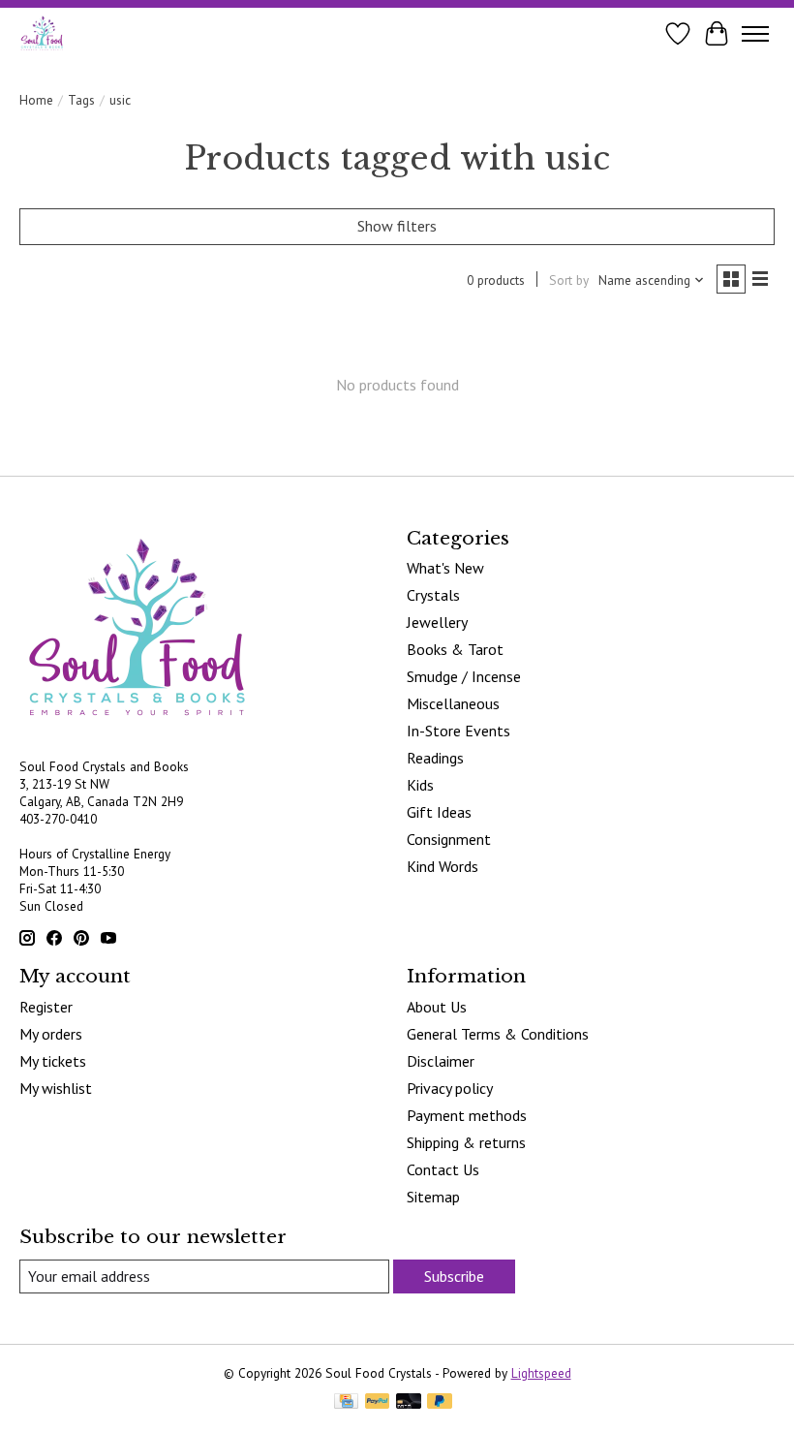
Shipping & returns (466, 1142)
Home (36, 100)
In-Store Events (458, 730)
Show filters (397, 225)
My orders (50, 1033)
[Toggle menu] (755, 34)
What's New (445, 567)
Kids (420, 784)
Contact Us (443, 1169)
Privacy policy (450, 1088)
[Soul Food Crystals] (42, 33)
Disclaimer (440, 1061)
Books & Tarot (455, 649)
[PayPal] (377, 1403)
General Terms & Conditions (498, 1033)
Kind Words (442, 866)
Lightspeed (541, 1373)
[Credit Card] (346, 1403)
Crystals (433, 595)
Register (46, 1006)
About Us (437, 1006)
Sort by (569, 280)
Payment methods (467, 1115)
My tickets (52, 1061)
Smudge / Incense (464, 676)
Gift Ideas (439, 812)
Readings (435, 757)
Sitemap (433, 1196)
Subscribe (454, 1276)
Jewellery (437, 622)
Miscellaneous (453, 703)
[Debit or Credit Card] (408, 1403)
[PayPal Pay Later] (439, 1403)
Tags (81, 100)
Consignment (449, 839)
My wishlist (55, 1088)
